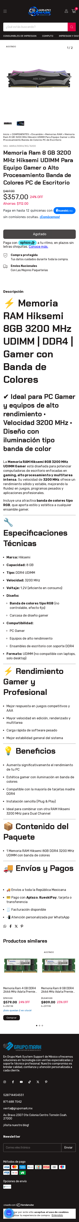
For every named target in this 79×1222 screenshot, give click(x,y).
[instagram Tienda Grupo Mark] (4, 1082)
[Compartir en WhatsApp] (5, 926)
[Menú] (5, 11)
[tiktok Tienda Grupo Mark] (29, 1082)
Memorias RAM (53, 134)
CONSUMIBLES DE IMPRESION (19, 36)
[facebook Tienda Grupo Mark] (13, 1082)
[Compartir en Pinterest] (21, 926)
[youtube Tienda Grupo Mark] (21, 1082)
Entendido (57, 1215)
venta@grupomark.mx (18, 1108)
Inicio (6, 134)
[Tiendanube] (19, 1205)
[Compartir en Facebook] (11, 926)
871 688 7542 (12, 1101)
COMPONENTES (20, 134)
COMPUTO (47, 36)
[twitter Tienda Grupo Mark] (37, 1082)
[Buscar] (72, 27)
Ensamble (37, 134)
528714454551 (13, 1095)
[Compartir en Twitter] (17, 926)
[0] (74, 11)
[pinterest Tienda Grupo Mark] (46, 1082)
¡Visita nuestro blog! (16, 1125)
